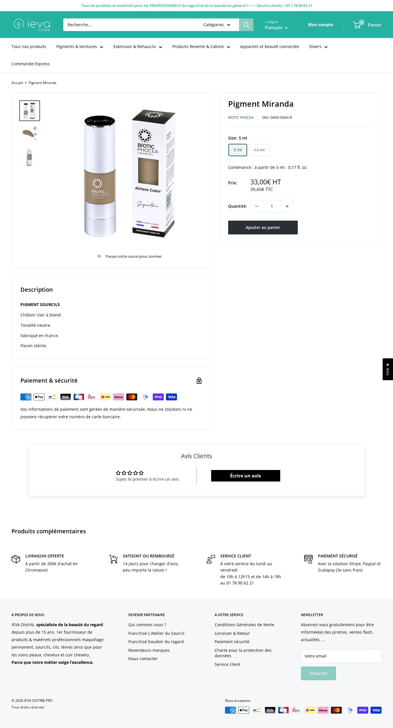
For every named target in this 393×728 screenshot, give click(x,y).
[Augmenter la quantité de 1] (287, 206)
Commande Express (31, 63)
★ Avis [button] (388, 369)
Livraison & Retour (232, 633)
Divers (315, 46)
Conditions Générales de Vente (244, 624)
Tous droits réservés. (28, 707)
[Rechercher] (246, 24)
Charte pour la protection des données (243, 653)
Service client (227, 664)
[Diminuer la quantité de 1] (257, 206)
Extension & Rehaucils (134, 46)
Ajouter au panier (263, 227)
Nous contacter (143, 658)
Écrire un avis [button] (245, 476)
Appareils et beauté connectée (269, 46)
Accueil (17, 82)
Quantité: (237, 206)
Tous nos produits (29, 46)
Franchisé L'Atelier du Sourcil (156, 633)
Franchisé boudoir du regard (156, 641)
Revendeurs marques (149, 650)
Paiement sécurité (232, 641)
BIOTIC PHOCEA (241, 117)
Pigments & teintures (76, 46)
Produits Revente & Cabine (198, 46)
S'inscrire (318, 673)
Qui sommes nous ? (147, 624)
